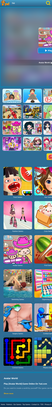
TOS (41, 404)
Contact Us (35, 404)
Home (3, 404)
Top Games (26, 404)
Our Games (17, 404)
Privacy (47, 404)
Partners (9, 404)
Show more (8, 393)
